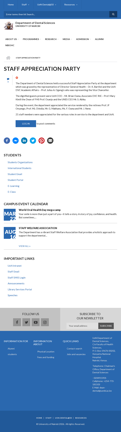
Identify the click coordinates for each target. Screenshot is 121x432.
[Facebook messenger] (15, 140)
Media (66, 39)
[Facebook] (7, 140)
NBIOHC (9, 45)
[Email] (50, 140)
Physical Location (45, 351)
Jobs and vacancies (76, 354)
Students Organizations (20, 162)
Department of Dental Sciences (35, 22)
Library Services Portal (20, 289)
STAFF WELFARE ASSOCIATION (38, 228)
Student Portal (15, 179)
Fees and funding (45, 357)
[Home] (8, 25)
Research (51, 39)
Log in (26, 123)
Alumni (11, 348)
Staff (24, 4)
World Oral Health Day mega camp (40, 209)
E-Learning (13, 185)
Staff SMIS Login (17, 277)
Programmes (31, 39)
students (12, 354)
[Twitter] (33, 140)
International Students (19, 168)
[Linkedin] (24, 140)
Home (11, 4)
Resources (69, 4)
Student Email (15, 174)
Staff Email (13, 271)
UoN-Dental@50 (45, 4)
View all (24, 246)
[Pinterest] (41, 140)
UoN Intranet (15, 265)
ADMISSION (82, 39)
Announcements (16, 283)
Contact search (74, 348)
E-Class (12, 191)
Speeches (12, 295)
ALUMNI (99, 39)
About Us (11, 39)
